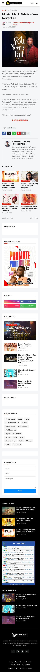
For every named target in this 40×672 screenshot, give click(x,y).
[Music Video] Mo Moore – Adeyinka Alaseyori (24, 346)
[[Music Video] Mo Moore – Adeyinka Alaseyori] (10, 347)
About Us (18, 662)
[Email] (23, 133)
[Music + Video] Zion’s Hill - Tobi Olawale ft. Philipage (26, 508)
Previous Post (8, 218)
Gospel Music (12, 10)
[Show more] (28, 133)
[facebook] (18, 651)
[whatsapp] (27, 651)
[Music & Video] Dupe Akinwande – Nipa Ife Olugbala (10, 208)
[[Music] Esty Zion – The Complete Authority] (8, 522)
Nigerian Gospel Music (13, 433)
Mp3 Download (11, 430)
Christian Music (11, 441)
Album (8, 444)
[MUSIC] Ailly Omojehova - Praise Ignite (26, 595)
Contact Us (27, 662)
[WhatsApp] (14, 133)
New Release (22, 426)
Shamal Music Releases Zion (26, 371)
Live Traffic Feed (18, 543)
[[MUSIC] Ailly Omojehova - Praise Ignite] (8, 598)
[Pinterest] (19, 133)
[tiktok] (22, 651)
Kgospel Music (27, 580)
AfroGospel (17, 444)
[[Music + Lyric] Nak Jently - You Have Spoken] (10, 384)
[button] (3, 3)
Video (20, 419)
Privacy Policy (15, 664)
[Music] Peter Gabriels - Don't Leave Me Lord (29, 207)
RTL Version (26, 664)
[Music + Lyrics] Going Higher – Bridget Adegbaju (29, 185)
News (27, 419)
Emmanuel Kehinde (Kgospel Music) (21, 143)
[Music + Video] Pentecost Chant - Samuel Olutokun (8, 185)
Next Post (33, 218)
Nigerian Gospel (11, 437)
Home (4, 10)
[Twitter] (9, 133)
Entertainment (10, 426)
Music (22, 437)
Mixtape (29, 441)
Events (24, 423)
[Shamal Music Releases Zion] (10, 373)
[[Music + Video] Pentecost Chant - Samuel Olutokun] (8, 533)
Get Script (11, 584)
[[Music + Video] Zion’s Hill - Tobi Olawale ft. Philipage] (8, 511)
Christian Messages (12, 423)
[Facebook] (4, 133)
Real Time (17, 584)
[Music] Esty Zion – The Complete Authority (24, 519)
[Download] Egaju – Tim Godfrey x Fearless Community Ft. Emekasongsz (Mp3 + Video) (27, 359)
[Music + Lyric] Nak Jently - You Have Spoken (25, 383)
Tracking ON (24, 584)
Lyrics (21, 441)
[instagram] (13, 651)
